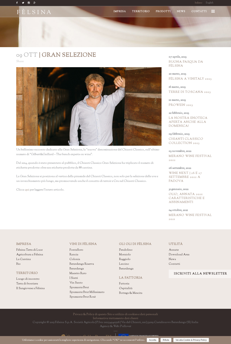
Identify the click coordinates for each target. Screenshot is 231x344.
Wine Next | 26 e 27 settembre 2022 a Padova (185, 177)
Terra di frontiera (27, 284)
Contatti (174, 264)
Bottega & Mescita (130, 293)
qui (27, 190)
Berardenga (76, 269)
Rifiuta (166, 340)
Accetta (152, 340)
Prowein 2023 (181, 105)
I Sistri (73, 278)
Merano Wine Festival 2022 (190, 158)
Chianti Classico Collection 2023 (186, 141)
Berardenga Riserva (81, 264)
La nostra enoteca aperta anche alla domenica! (188, 122)
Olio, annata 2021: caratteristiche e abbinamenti (187, 198)
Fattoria (124, 284)
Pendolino (125, 250)
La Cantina (23, 259)
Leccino (124, 264)
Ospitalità (125, 288)
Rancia (73, 255)
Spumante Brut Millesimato (86, 292)
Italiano (198, 3)
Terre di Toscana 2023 (190, 92)
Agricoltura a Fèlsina (29, 255)
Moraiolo (125, 255)
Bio (18, 264)
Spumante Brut (79, 287)
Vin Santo (76, 283)
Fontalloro (76, 250)
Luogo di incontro (28, 279)
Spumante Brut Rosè (82, 297)
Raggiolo (124, 259)
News (172, 259)
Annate (174, 250)
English (209, 3)
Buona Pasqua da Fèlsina (186, 64)
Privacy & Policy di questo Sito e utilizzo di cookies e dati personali (115, 314)
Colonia (74, 259)
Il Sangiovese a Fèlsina (30, 288)
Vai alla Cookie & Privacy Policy (191, 340)
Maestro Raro (77, 273)
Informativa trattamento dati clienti (115, 318)
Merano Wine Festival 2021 (190, 217)
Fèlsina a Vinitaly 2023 (190, 79)
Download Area (179, 255)
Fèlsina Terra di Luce (29, 250)
